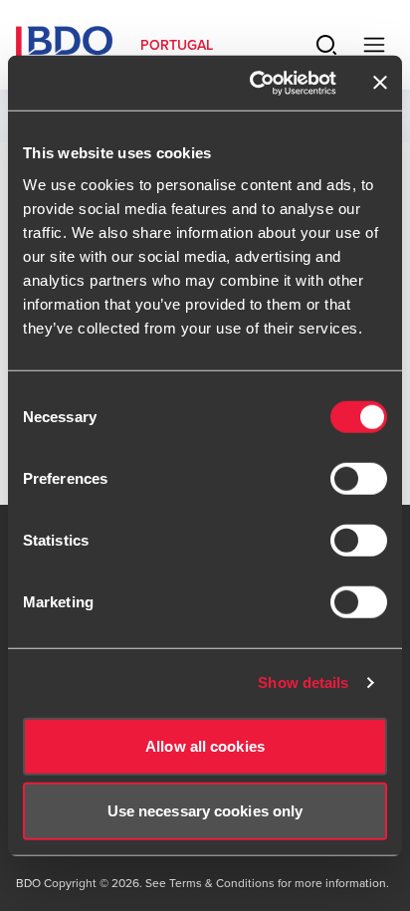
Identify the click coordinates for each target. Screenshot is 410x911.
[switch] (358, 478)
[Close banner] (380, 83)
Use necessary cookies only (205, 810)
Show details (303, 682)
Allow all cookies (205, 745)
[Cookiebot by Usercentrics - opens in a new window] (253, 83)
